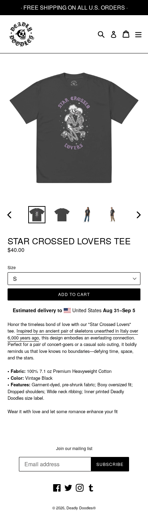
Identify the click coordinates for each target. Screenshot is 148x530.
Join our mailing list (74, 448)
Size (12, 267)
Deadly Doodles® (81, 507)
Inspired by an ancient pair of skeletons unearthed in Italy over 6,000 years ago (73, 334)
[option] (36, 214)
